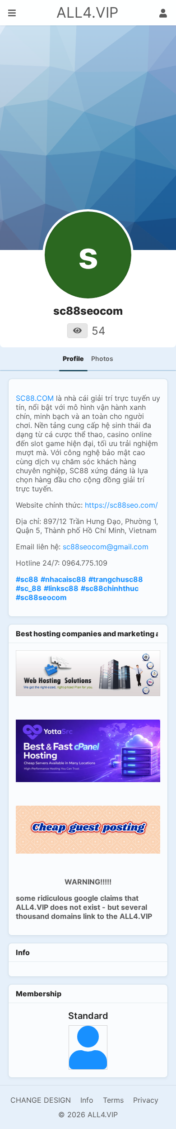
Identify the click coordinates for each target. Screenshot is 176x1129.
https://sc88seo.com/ (120, 504)
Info (86, 1100)
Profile (73, 358)
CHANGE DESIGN (40, 1100)
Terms (113, 1100)
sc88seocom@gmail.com (105, 546)
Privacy (145, 1100)
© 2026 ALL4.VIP (88, 1114)
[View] (77, 330)
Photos (102, 358)
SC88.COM (35, 398)
